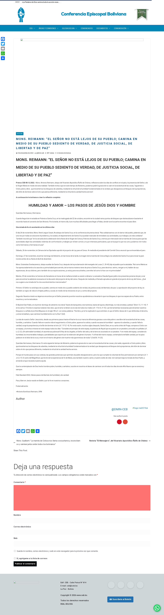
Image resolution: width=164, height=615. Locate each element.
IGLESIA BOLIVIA (68, 28)
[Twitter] (2, 43)
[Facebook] (2, 39)
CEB (31, 28)
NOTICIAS (19, 133)
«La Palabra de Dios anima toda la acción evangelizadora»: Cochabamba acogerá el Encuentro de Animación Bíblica (42, 2)
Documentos (102, 28)
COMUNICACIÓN (120, 28)
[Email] (2, 48)
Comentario (20, 482)
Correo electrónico (22, 527)
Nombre (17, 515)
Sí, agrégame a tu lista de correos (31, 558)
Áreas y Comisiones (47, 28)
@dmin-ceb (40, 153)
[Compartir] (2, 58)
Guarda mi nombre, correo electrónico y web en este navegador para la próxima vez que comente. (57, 551)
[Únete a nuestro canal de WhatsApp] (157, 608)
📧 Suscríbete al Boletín (120, 599)
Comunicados (87, 28)
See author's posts (121, 416)
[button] (34, 28)
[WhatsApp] (2, 53)
